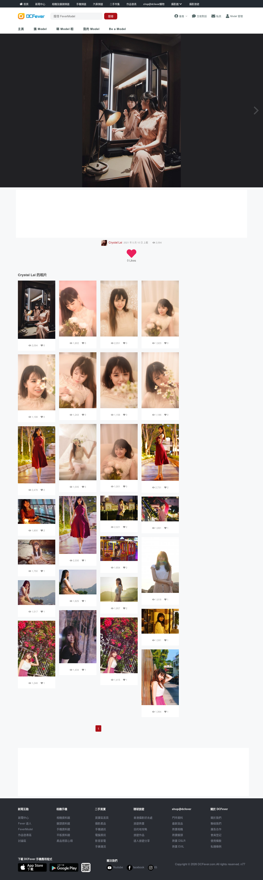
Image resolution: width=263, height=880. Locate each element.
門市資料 (177, 817)
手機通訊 (100, 829)
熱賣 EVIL (178, 846)
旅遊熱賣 (139, 823)
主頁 (21, 29)
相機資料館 (63, 817)
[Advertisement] (131, 213)
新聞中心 (23, 817)
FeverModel (25, 829)
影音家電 (100, 841)
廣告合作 (216, 829)
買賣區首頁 (102, 817)
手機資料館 (63, 829)
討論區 (22, 841)
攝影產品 (100, 823)
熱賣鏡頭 (177, 835)
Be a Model (117, 29)
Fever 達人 (24, 823)
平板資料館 (63, 835)
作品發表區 (25, 835)
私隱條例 (216, 846)
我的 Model (91, 29)
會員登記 (216, 835)
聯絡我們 (216, 823)
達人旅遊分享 (142, 841)
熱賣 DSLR (178, 841)
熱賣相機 (177, 829)
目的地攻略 (140, 829)
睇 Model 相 (65, 29)
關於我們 (216, 817)
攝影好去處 (143, 817)
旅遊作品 (139, 835)
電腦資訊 (100, 835)
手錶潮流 (100, 846)
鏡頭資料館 (63, 823)
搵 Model (40, 29)
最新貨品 (177, 823)
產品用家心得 (65, 841)
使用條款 (216, 841)
